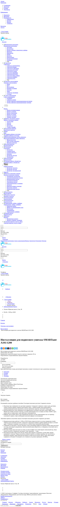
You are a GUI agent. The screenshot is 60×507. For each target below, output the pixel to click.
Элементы (9, 23)
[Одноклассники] (4, 348)
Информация (4, 461)
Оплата (6, 374)
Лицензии (6, 6)
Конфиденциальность (6, 496)
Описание (6, 371)
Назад (9, 301)
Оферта (3, 497)
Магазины (6, 16)
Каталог (3, 450)
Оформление (10, 19)
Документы (7, 9)
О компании (7, 5)
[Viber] (10, 348)
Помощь (3, 468)
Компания (3, 452)
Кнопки (9, 20)
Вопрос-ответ (4, 475)
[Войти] (1, 278)
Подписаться (4, 445)
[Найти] (2, 236)
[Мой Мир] (6, 348)
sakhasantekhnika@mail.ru (10, 306)
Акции (2, 451)
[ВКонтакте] (1, 348)
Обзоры (3, 476)
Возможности (7, 17)
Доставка (6, 376)
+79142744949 (4, 31)
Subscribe (18, 505)
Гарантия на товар (5, 474)
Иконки (9, 22)
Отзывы (6, 8)
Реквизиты (7, 15)
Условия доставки (5, 472)
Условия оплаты (5, 471)
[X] (8, 348)
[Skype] (15, 348)
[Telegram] (17, 348)
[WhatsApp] (12, 348)
